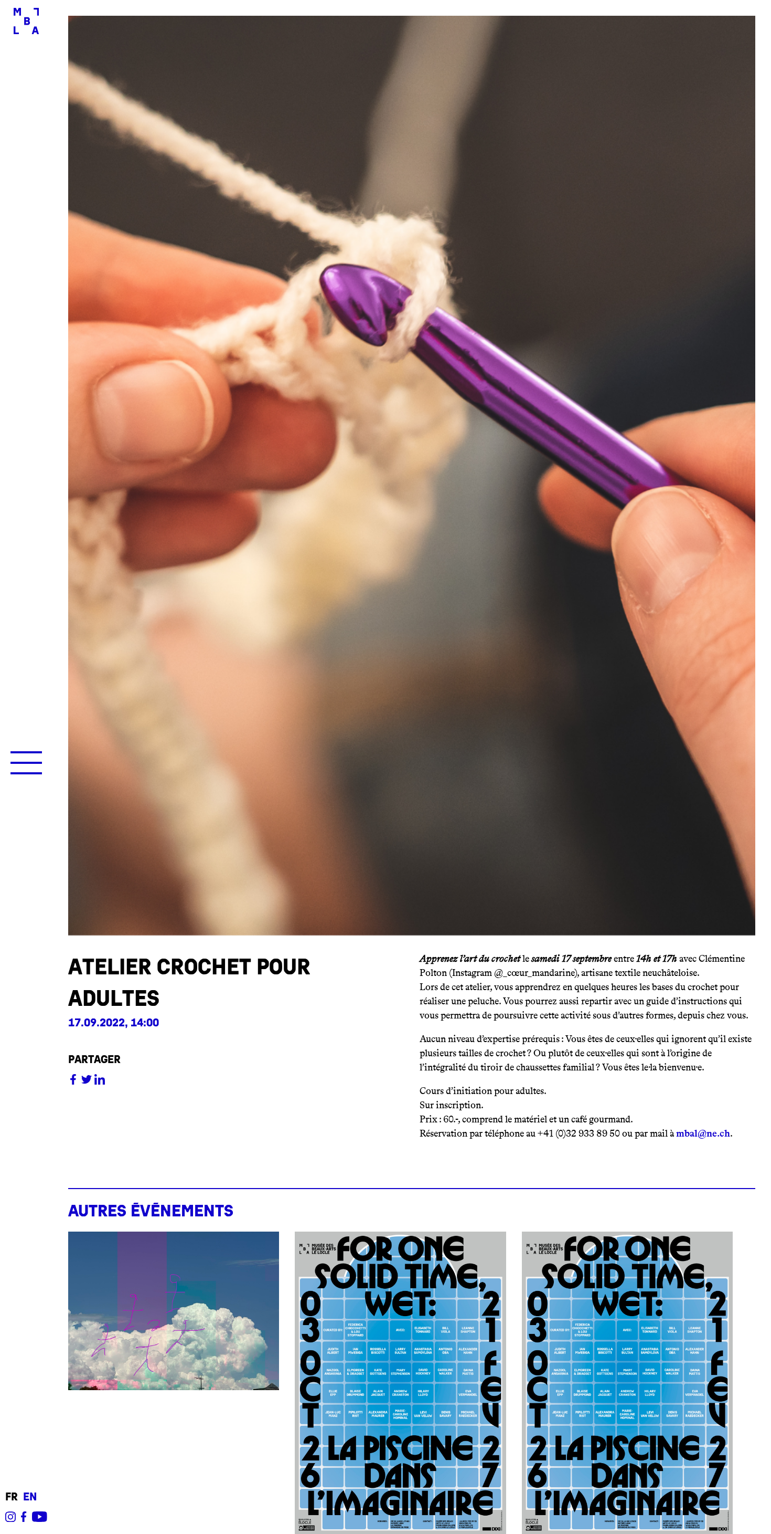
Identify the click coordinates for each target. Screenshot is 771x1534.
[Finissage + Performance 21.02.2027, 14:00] (400, 1382)
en (30, 1497)
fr (11, 1497)
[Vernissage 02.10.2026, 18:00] (627, 1382)
